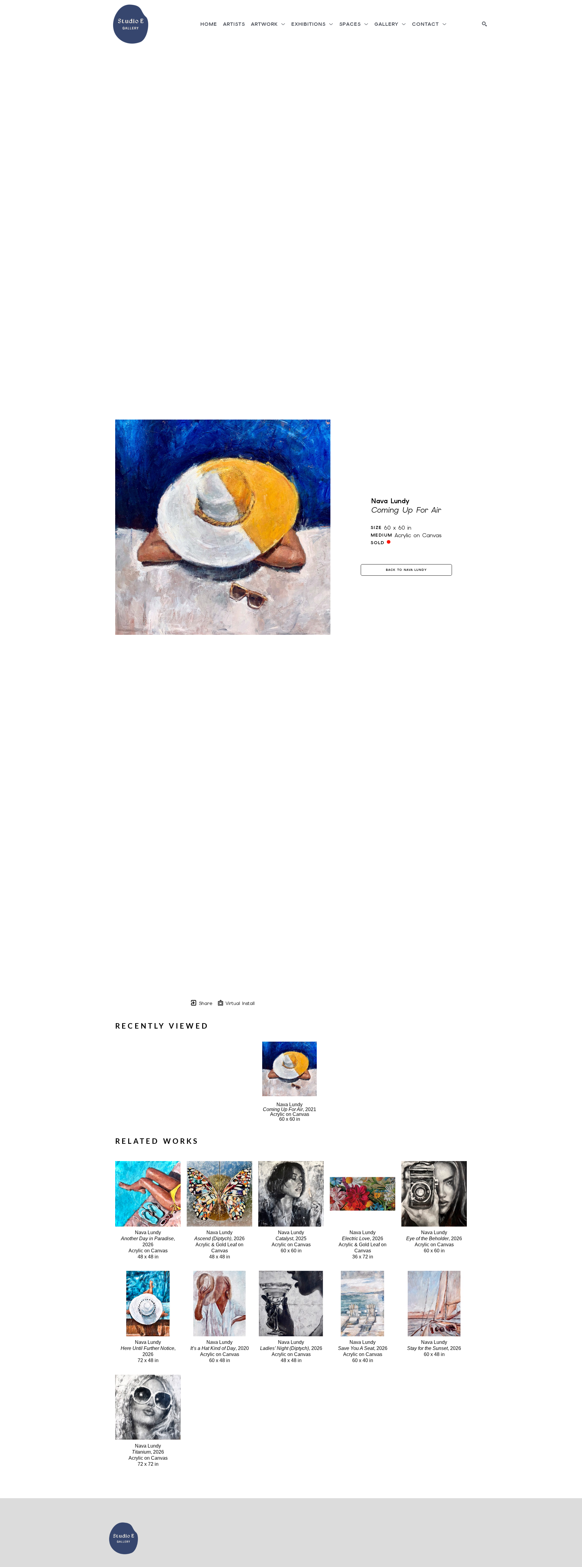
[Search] (484, 24)
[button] (268, 24)
